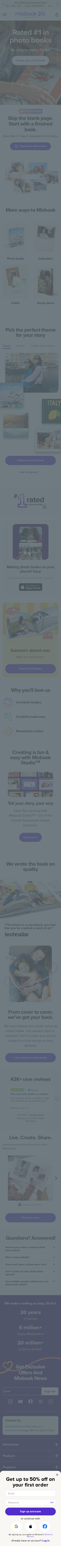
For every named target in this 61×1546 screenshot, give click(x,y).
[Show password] (52, 1502)
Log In (46, 1540)
